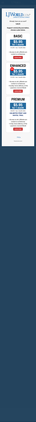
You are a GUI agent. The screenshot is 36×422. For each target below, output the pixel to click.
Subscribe (18, 57)
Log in (18, 24)
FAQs (19, 137)
